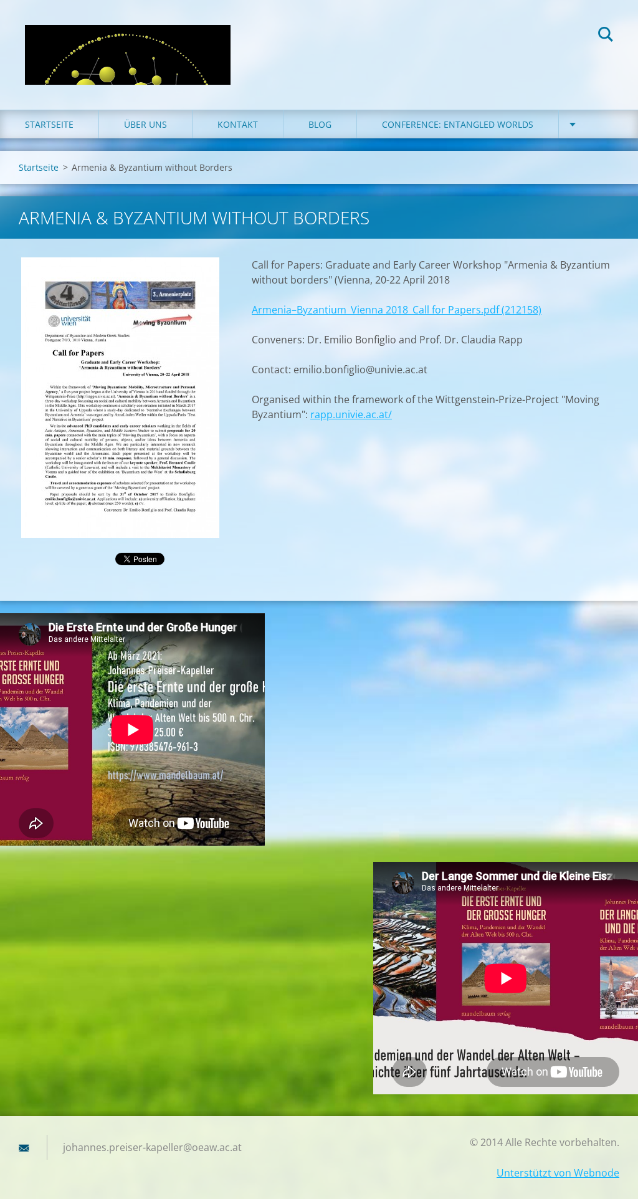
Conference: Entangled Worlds (457, 124)
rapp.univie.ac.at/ (351, 414)
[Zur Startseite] (127, 42)
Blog (319, 124)
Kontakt (237, 124)
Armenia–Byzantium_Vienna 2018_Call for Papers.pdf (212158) (396, 310)
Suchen (605, 36)
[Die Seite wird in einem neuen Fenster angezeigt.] (120, 397)
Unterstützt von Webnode (558, 1173)
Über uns (145, 124)
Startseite (49, 124)
